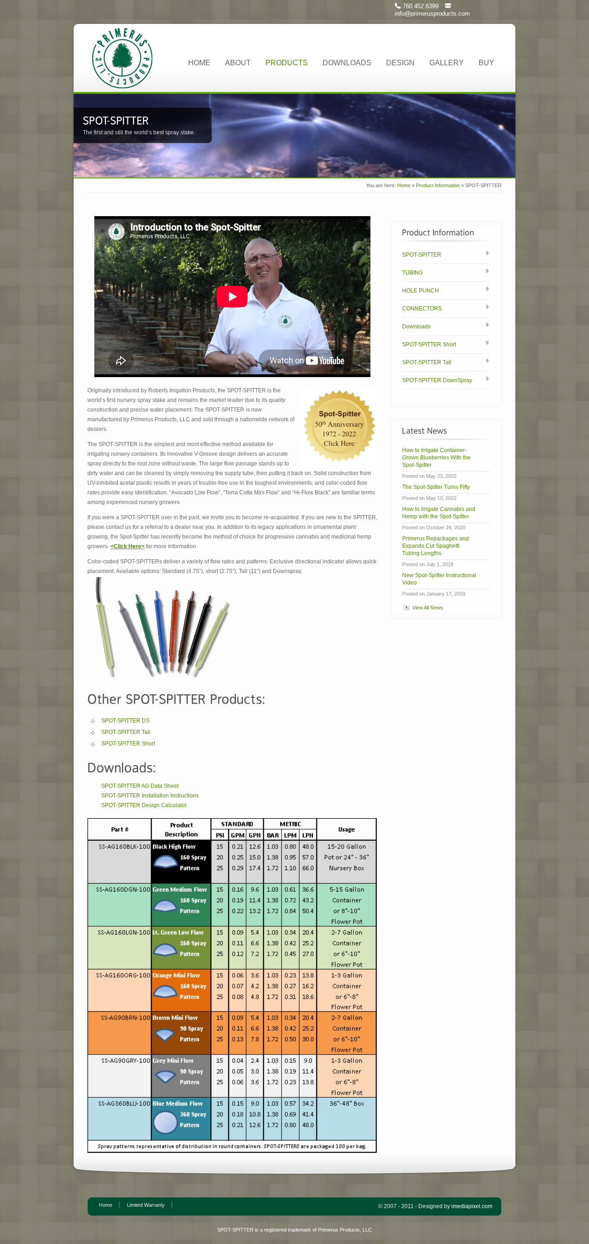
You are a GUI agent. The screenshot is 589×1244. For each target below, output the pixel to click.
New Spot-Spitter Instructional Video (439, 579)
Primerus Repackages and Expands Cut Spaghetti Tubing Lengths (435, 545)
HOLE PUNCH (420, 290)
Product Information (438, 185)
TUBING (412, 272)
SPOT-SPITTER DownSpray (437, 380)
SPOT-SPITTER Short (128, 743)
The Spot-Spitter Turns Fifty (436, 487)
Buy (486, 63)
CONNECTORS (422, 308)
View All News (427, 607)
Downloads (347, 63)
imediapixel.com (471, 1206)
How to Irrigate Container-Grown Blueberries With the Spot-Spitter (436, 457)
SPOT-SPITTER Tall (125, 732)
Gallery (446, 63)
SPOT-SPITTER (421, 255)
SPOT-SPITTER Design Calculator (144, 805)
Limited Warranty (146, 1205)
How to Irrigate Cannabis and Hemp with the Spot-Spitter (438, 513)
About (238, 63)
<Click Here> (127, 546)
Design (400, 63)
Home (199, 63)
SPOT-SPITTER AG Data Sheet (140, 786)
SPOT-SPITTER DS (125, 720)
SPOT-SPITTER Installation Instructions (150, 795)
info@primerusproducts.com (432, 13)
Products (287, 63)
